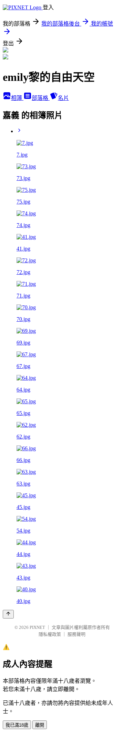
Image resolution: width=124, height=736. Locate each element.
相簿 (17, 98)
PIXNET (37, 627)
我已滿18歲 (17, 725)
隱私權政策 (50, 634)
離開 (39, 725)
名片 (63, 98)
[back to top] (8, 614)
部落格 (41, 98)
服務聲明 (76, 634)
